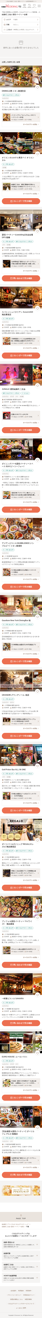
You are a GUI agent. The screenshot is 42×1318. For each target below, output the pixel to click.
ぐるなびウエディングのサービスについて (21, 1303)
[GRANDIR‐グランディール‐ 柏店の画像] (21, 680)
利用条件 (28, 1291)
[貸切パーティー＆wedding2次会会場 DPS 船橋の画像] (21, 220)
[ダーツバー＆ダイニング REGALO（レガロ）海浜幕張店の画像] (21, 830)
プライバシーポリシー (14, 1295)
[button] (21, 1244)
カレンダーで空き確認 (22, 201)
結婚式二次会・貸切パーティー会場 (13, 1226)
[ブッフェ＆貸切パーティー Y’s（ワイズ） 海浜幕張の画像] (21, 907)
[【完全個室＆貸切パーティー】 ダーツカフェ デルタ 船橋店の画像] (21, 1117)
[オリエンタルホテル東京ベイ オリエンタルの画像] (21, 143)
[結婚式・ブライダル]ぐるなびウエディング (15, 1224)
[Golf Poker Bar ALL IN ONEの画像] (21, 755)
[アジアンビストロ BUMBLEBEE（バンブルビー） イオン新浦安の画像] (21, 529)
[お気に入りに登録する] (37, 87)
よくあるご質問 (21, 1308)
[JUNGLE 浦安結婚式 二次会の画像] (21, 375)
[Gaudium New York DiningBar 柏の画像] (21, 606)
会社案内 (13, 1291)
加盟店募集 (28, 1299)
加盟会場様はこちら (16, 1299)
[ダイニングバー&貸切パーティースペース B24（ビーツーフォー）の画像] (21, 449)
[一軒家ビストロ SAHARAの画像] (21, 984)
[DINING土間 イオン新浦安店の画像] (21, 76)
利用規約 (21, 1291)
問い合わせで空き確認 (22, 278)
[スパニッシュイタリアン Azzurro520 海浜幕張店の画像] (21, 297)
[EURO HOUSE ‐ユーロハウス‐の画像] (21, 1042)
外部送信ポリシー (29, 1295)
